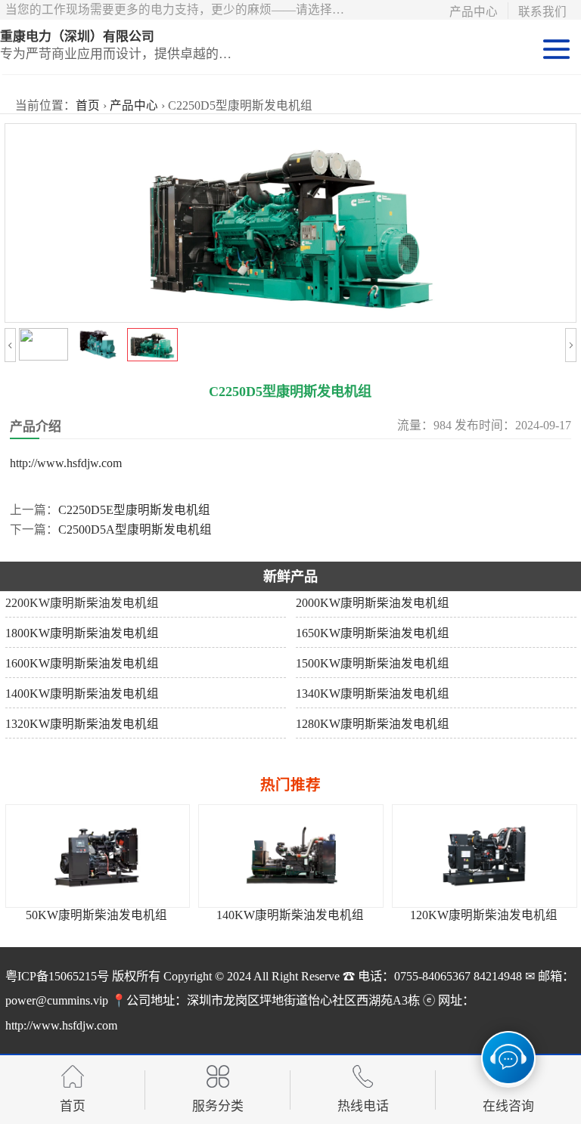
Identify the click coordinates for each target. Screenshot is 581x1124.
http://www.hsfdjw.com (66, 463)
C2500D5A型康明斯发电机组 (135, 529)
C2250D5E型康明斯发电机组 (134, 509)
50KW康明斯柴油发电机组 (71, 915)
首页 (88, 105)
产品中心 (473, 11)
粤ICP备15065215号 (57, 976)
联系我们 (542, 11)
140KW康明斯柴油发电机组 (265, 915)
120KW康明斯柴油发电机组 (459, 915)
